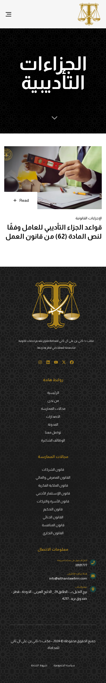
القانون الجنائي (53, 517)
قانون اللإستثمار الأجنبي (53, 493)
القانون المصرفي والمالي (53, 478)
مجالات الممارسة (53, 409)
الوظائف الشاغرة (53, 440)
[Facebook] (72, 362)
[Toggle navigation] (21, 14)
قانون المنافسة (53, 525)
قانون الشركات (53, 470)
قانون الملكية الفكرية (53, 485)
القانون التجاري (53, 533)
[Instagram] (40, 362)
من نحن (53, 401)
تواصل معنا (53, 432)
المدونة (53, 425)
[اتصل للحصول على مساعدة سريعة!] (53, 564)
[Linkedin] (48, 362)
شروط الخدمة (39, 665)
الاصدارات (53, 417)
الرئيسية (53, 393)
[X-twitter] (64, 362)
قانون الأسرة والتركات (53, 501)
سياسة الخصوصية (64, 665)
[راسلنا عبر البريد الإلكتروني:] (53, 577)
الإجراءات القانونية (88, 218)
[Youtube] (56, 362)
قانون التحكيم (53, 509)
